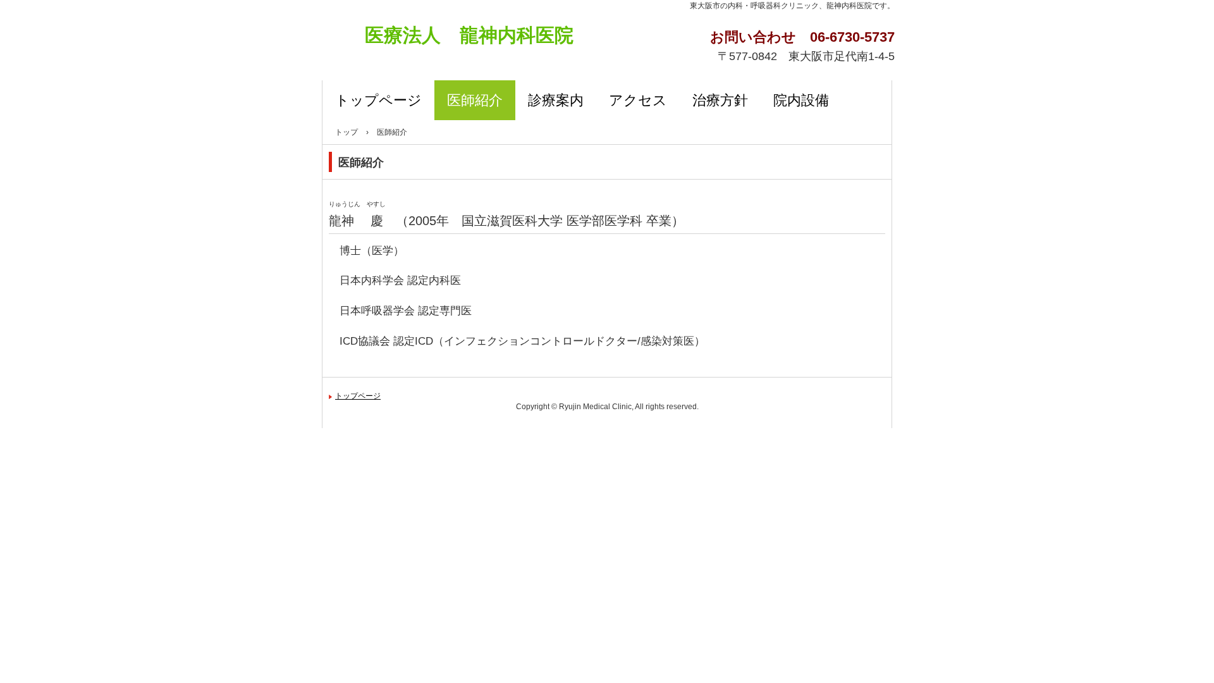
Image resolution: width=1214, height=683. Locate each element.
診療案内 (556, 100)
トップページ (378, 100)
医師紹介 (475, 100)
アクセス (638, 100)
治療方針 (720, 100)
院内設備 (801, 100)
